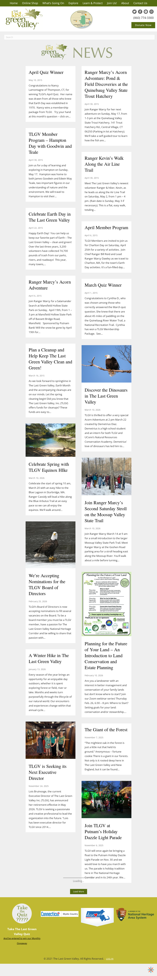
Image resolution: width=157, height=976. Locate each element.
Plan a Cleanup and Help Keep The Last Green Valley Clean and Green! (50, 359)
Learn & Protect (93, 3)
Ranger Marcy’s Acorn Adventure (50, 285)
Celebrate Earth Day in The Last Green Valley (50, 217)
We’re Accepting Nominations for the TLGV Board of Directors (47, 584)
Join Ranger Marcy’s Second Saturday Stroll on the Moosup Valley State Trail (106, 511)
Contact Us (140, 3)
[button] (78, 891)
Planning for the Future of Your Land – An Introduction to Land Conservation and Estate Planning (106, 655)
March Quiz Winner (103, 285)
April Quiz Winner (46, 72)
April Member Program (106, 227)
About (125, 3)
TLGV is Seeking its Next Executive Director (48, 772)
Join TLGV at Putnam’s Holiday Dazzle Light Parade (103, 831)
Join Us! (112, 3)
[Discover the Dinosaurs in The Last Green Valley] (106, 364)
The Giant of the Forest (106, 729)
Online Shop (30, 3)
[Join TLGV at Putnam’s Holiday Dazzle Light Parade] (106, 800)
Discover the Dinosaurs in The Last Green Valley (106, 396)
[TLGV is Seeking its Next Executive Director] (50, 740)
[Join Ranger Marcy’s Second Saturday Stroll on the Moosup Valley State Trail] (106, 476)
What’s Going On (53, 3)
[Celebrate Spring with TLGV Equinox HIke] (50, 440)
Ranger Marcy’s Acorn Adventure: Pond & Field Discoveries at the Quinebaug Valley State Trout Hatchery (106, 84)
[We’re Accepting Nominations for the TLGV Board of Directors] (50, 545)
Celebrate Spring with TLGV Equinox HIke (49, 467)
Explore (73, 3)
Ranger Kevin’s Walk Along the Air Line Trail (104, 164)
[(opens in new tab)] (97, 917)
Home (14, 3)
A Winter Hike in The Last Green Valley (49, 658)
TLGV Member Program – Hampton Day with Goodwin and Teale (50, 143)
